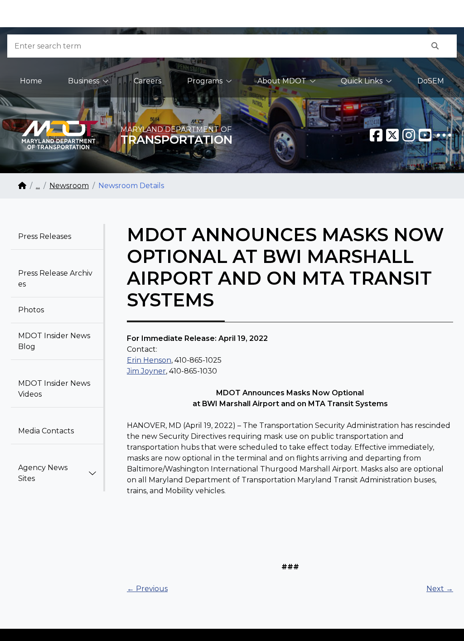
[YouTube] (425, 135)
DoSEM (430, 81)
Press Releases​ (44, 236)
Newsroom (69, 185)
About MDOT (281, 81)
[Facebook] (376, 135)
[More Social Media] (444, 135)
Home (31, 81)
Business (83, 81)
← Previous (147, 588)
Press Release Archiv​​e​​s (55, 278)
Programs (204, 81)
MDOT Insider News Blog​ (54, 341)
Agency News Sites (43, 473)
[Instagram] (408, 135)
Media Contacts (46, 431)
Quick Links (361, 81)
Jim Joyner (146, 371)
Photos (31, 310)
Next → (439, 588)
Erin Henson (149, 360)
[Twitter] (392, 135)
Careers (147, 81)
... (38, 185)
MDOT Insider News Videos (54, 388)
